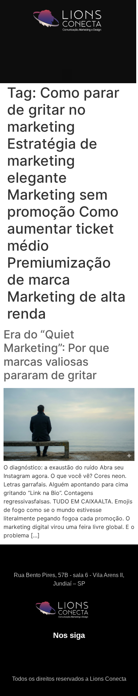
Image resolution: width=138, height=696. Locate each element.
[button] (67, 75)
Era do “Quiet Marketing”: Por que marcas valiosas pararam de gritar (56, 354)
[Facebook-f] (79, 658)
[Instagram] (59, 658)
